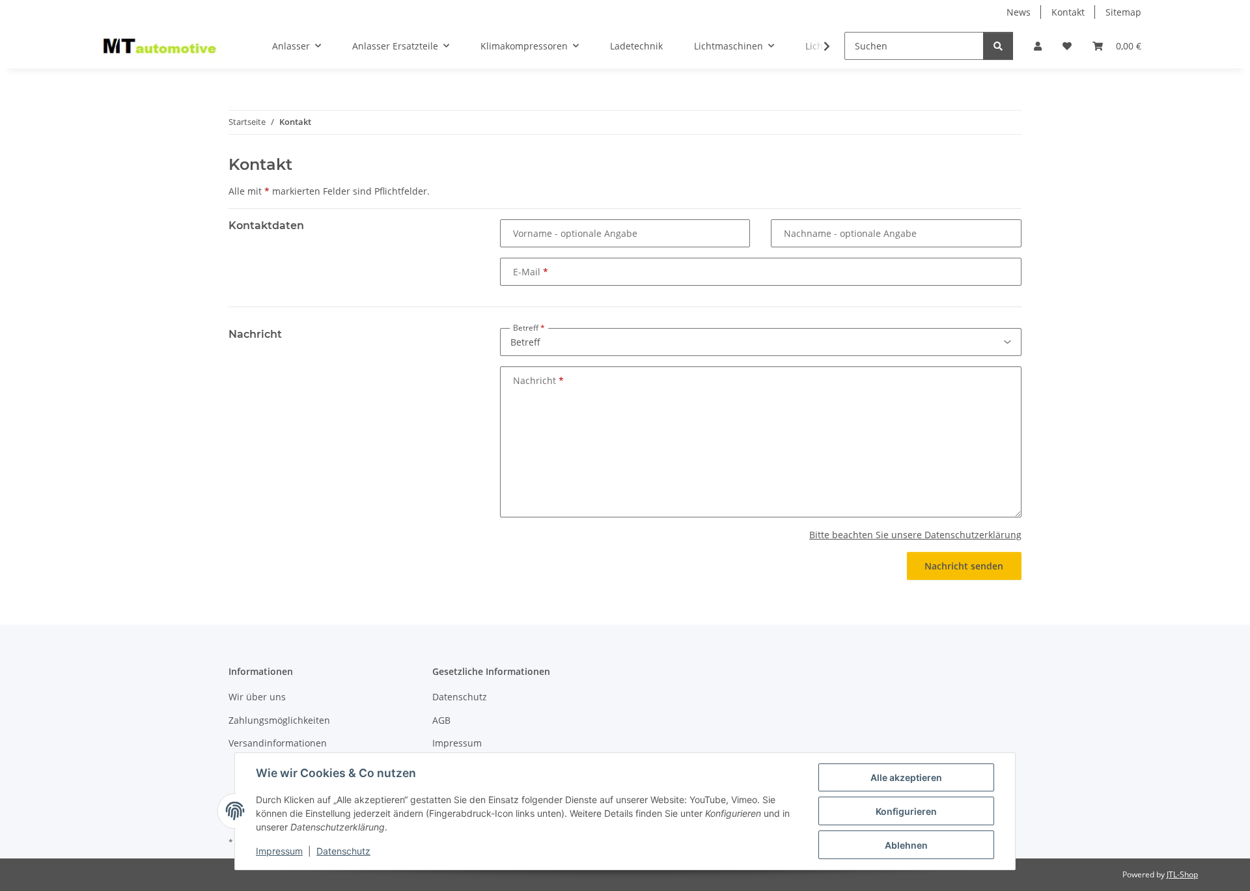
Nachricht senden (963, 566)
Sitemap (1123, 12)
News (1019, 12)
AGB (441, 720)
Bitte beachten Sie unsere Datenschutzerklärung (915, 534)
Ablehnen (906, 845)
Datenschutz (343, 851)
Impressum (279, 851)
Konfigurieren (906, 811)
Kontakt (1068, 12)
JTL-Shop (1182, 874)
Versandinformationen (278, 743)
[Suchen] (998, 46)
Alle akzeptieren (906, 777)
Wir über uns (257, 697)
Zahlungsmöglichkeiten (279, 720)
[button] (1037, 45)
